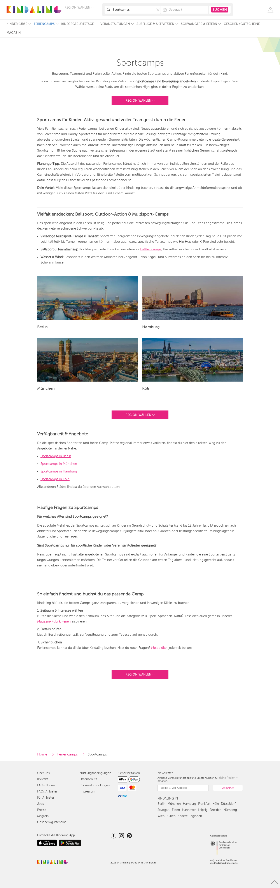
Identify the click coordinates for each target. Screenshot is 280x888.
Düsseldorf (228, 803)
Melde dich (159, 647)
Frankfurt (204, 803)
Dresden (215, 810)
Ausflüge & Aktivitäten (155, 24)
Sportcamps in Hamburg (58, 471)
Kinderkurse (17, 24)
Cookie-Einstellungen (95, 785)
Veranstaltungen (115, 24)
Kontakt (42, 779)
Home (42, 754)
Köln (216, 803)
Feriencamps (44, 24)
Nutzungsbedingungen (95, 773)
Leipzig (203, 810)
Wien (161, 816)
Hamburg (189, 803)
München (174, 803)
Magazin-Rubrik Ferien (54, 621)
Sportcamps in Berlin (55, 456)
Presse (41, 810)
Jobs (40, 803)
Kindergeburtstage (77, 24)
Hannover (189, 810)
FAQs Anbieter (47, 791)
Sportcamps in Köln (55, 479)
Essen (176, 810)
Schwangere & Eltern (199, 24)
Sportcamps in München (58, 463)
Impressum (87, 791)
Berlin (161, 803)
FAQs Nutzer (46, 785)
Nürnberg (230, 810)
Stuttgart (164, 810)
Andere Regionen (190, 816)
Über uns (43, 773)
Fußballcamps (150, 249)
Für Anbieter (45, 797)
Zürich (171, 816)
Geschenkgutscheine (242, 24)
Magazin (14, 32)
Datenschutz (88, 779)
